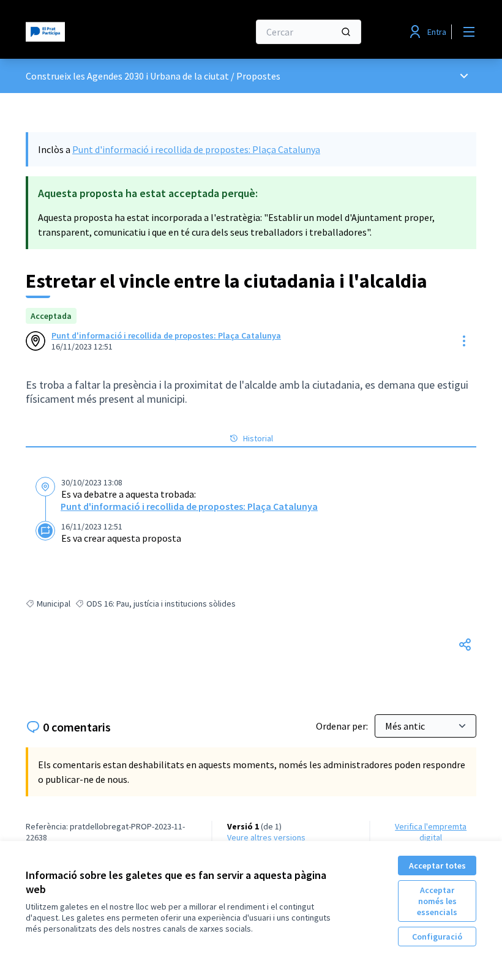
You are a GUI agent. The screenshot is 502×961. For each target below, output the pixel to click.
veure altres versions (266, 837)
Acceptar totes (437, 865)
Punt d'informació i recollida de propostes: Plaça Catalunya (196, 149)
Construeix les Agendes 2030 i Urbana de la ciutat (127, 76)
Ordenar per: (343, 726)
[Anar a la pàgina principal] (107, 31)
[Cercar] (346, 31)
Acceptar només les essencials (437, 901)
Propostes (258, 76)
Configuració (437, 936)
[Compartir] (465, 645)
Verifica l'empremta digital (430, 832)
